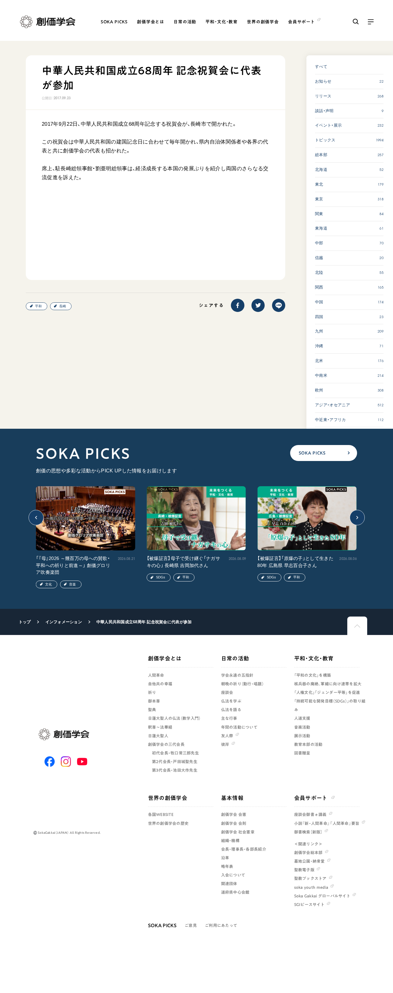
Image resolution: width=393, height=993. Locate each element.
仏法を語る (231, 709)
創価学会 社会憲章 (238, 832)
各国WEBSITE (160, 814)
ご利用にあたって (221, 925)
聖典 (152, 709)
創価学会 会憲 (234, 814)
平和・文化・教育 (221, 22)
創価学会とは (150, 22)
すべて (321, 66)
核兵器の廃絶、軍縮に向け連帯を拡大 (327, 684)
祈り (152, 692)
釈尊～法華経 (160, 727)
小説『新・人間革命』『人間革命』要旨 (327, 823)
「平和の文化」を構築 (312, 675)
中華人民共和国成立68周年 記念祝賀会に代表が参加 (144, 622)
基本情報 (232, 798)
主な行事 (229, 718)
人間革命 (156, 675)
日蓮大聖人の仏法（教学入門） (174, 718)
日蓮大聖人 (158, 736)
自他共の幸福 (160, 684)
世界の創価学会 (263, 22)
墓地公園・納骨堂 (309, 861)
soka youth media (311, 887)
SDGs (160, 577)
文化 (48, 584)
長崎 (62, 306)
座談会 (227, 692)
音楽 (72, 584)
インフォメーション (63, 622)
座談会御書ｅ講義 (310, 814)
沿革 (225, 858)
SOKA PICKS (114, 22)
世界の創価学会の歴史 (168, 823)
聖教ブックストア (310, 878)
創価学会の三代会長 (166, 744)
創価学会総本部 (308, 852)
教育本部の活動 (308, 744)
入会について (233, 875)
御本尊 (154, 701)
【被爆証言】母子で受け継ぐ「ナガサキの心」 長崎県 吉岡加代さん (183, 562)
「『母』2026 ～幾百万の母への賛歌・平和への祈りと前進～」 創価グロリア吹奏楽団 (73, 565)
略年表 (227, 866)
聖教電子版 (304, 870)
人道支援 (302, 718)
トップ (25, 622)
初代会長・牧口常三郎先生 (175, 753)
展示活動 (302, 736)
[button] (36, 517)
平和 (38, 306)
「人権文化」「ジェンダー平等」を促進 (327, 692)
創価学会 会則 (234, 823)
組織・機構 (230, 840)
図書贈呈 (302, 753)
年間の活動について (239, 727)
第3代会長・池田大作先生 (174, 770)
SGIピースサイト (309, 904)
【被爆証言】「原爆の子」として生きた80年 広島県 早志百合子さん (295, 562)
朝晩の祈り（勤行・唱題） (242, 684)
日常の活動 (184, 22)
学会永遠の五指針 (237, 675)
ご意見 (191, 925)
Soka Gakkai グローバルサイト (322, 896)
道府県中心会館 (235, 892)
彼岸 (225, 744)
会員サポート (311, 798)
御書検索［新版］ (308, 832)
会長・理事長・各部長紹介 (243, 849)
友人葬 (227, 736)
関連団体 (229, 883)
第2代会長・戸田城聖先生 (174, 761)
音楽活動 (302, 727)
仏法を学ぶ (231, 701)
